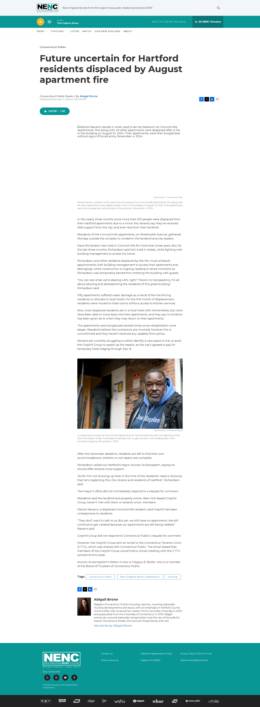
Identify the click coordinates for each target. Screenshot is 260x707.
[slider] (54, 21)
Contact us (107, 654)
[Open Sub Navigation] (46, 31)
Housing (173, 576)
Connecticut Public (53, 47)
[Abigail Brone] (84, 607)
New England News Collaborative (140, 576)
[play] (40, 22)
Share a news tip (109, 660)
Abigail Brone (89, 96)
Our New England (107, 31)
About (127, 31)
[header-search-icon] (218, 8)
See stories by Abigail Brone (113, 625)
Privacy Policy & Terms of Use (196, 654)
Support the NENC (151, 660)
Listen (74, 31)
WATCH (87, 31)
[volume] (49, 21)
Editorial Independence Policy (156, 654)
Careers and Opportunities (194, 660)
